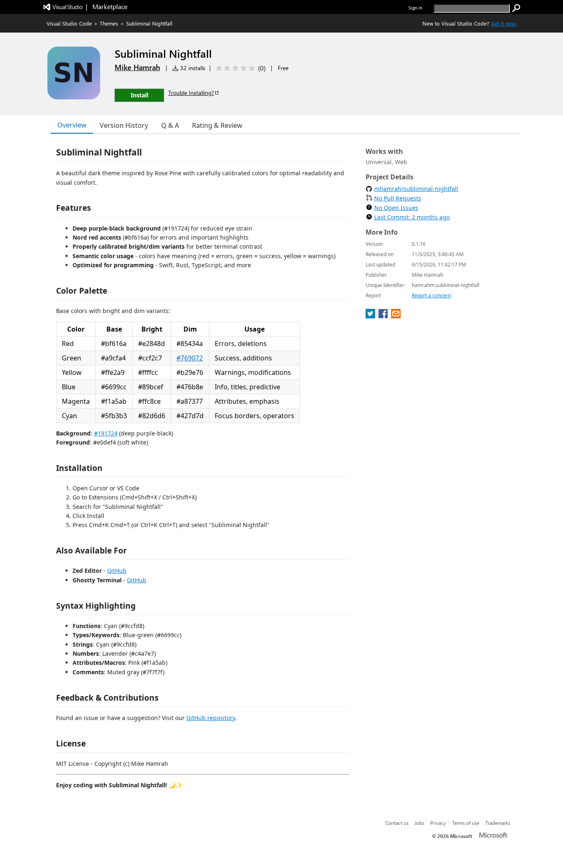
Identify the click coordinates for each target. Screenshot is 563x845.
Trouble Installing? (191, 93)
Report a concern (431, 295)
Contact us (396, 822)
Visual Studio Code (69, 23)
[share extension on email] (395, 315)
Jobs (419, 822)
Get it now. (503, 23)
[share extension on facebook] (384, 315)
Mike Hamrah (137, 67)
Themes (109, 23)
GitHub (117, 570)
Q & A (170, 125)
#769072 (189, 357)
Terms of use (465, 822)
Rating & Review (217, 125)
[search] (516, 8)
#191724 (105, 433)
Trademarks (498, 822)
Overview (72, 124)
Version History (124, 125)
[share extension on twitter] (371, 315)
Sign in (415, 8)
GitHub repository (210, 718)
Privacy (438, 822)
